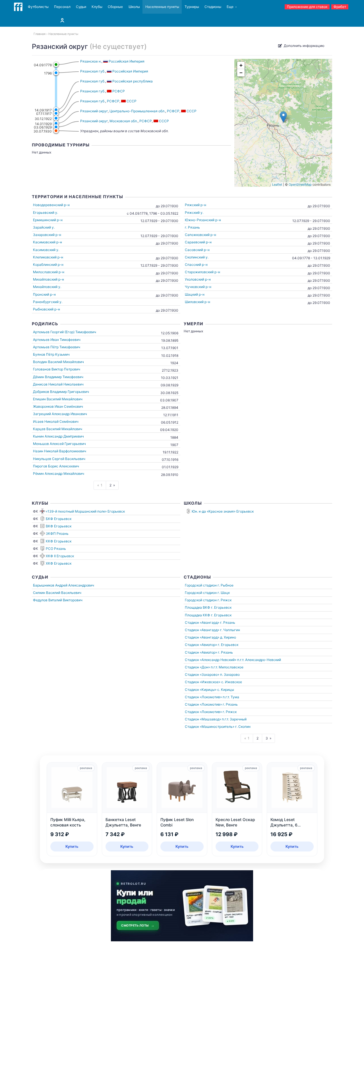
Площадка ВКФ (197, 607)
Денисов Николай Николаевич (58, 384)
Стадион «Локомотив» (203, 697)
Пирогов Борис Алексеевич (56, 466)
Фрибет (340, 7)
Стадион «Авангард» (202, 622)
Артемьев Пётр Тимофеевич (56, 347)
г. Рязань (192, 227)
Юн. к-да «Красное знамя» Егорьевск (223, 511)
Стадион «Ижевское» (202, 682)
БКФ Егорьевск (58, 519)
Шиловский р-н (197, 302)
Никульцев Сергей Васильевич (59, 459)
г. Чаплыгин (230, 630)
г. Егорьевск (221, 607)
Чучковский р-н (198, 287)
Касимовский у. (46, 250)
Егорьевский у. (45, 212)
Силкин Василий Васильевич (57, 592)
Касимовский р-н (47, 242)
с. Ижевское (231, 682)
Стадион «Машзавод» (203, 719)
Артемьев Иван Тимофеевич (56, 339)
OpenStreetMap (300, 185)
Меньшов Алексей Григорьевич (59, 444)
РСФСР (113, 101)
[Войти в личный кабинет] (62, 20)
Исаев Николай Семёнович (55, 421)
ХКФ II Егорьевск (60, 556)
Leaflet (277, 185)
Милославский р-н (48, 272)
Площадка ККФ (197, 615)
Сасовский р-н (197, 250)
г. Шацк (224, 592)
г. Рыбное (225, 585)
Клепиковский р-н (48, 257)
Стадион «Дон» (197, 667)
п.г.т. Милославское (227, 667)
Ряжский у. (194, 212)
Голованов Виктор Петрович (56, 369)
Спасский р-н (196, 264)
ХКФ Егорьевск (58, 563)
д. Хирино (228, 637)
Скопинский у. (196, 257)
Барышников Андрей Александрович (63, 585)
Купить (71, 846)
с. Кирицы (225, 689)
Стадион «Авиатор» (201, 645)
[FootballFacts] (18, 7)
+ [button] (241, 65)
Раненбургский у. (47, 302)
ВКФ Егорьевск (58, 526)
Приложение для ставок (307, 7)
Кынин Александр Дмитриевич (58, 436)
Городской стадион (201, 585)
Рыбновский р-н (46, 309)
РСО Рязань (56, 548)
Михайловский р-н (48, 279)
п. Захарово (230, 674)
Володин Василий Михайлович (58, 362)
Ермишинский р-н (48, 220)
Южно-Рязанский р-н (203, 220)
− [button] (241, 73)
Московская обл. (123, 121)
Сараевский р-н (198, 242)
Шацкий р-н (194, 294)
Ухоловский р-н (198, 279)
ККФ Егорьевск (58, 541)
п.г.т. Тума (231, 697)
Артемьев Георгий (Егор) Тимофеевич (64, 332)
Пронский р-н (44, 294)
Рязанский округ (94, 111)
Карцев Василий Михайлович (57, 429)
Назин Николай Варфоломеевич (59, 451)
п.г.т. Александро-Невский (259, 660)
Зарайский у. (44, 227)
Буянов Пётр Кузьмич (51, 354)
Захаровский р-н (47, 235)
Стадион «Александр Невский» (210, 660)
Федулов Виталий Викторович (57, 600)
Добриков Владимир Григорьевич (61, 391)
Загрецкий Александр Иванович (60, 414)
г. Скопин (243, 726)
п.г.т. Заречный (234, 719)
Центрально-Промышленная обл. (137, 111)
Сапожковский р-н (200, 235)
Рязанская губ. (92, 71)
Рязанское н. (91, 61)
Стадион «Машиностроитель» (209, 726)
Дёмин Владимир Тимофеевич (58, 377)
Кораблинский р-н (48, 264)
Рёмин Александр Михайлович (58, 473)
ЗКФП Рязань (57, 533)
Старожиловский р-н (202, 272)
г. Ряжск (224, 600)
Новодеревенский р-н (51, 205)
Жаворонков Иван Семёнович (58, 406)
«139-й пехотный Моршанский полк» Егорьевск (85, 511)
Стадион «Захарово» (202, 674)
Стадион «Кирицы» (200, 689)
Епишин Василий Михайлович (57, 399)
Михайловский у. (47, 287)
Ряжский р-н (195, 205)
